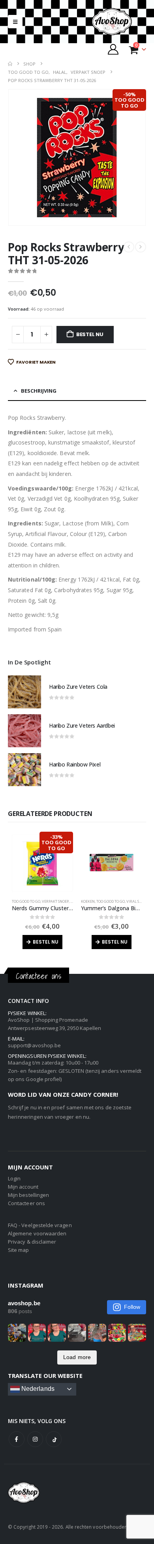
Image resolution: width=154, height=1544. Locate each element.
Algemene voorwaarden (37, 1233)
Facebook (16, 1439)
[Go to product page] (24, 691)
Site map (18, 1249)
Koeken (88, 901)
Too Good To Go (26, 901)
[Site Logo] (118, 21)
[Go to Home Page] (10, 64)
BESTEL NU (89, 334)
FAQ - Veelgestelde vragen (40, 1225)
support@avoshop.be (34, 1045)
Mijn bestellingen (28, 1194)
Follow (132, 1307)
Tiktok (54, 1439)
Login (14, 1178)
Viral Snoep (137, 901)
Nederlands (37, 1388)
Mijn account (23, 1186)
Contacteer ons (26, 1203)
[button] (15, 21)
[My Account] (113, 49)
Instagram (35, 1439)
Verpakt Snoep (55, 901)
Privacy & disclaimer (32, 1241)
